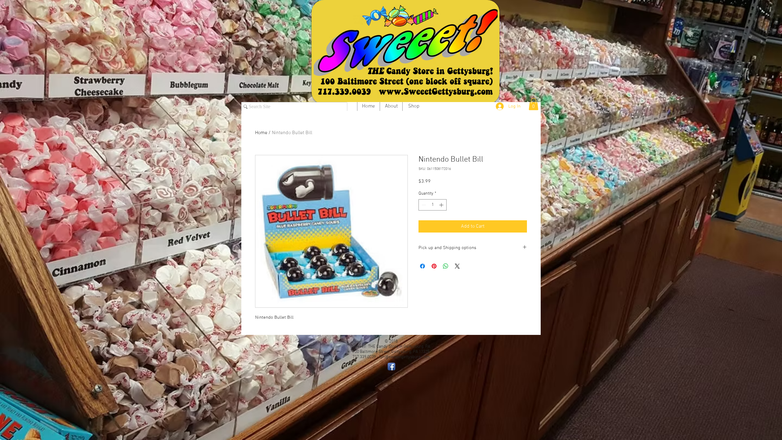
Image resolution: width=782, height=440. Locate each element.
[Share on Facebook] (422, 266)
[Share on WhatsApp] (445, 266)
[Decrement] (423, 205)
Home (261, 133)
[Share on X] (457, 266)
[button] (533, 104)
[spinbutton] (432, 205)
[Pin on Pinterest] (434, 266)
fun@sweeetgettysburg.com (404, 357)
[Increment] (442, 205)
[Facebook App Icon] (391, 366)
